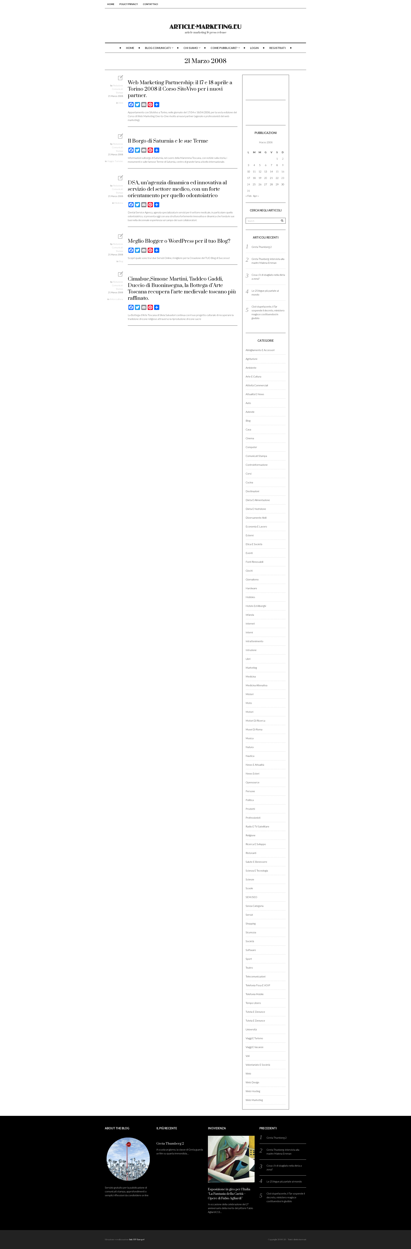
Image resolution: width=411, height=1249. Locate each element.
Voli (247, 1055)
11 (254, 171)
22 (277, 177)
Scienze (250, 879)
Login (254, 48)
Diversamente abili (256, 517)
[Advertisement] (262, 87)
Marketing (251, 667)
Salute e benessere (256, 861)
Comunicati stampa (256, 455)
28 (271, 184)
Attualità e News (255, 394)
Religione (250, 835)
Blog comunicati (158, 48)
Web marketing (254, 1099)
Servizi (249, 914)
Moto (249, 702)
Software (251, 949)
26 (259, 184)
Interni (249, 632)
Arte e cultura (116, 299)
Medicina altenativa (256, 685)
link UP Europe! (136, 1239)
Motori (249, 711)
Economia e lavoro (256, 526)
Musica (250, 738)
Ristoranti (251, 852)
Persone (250, 791)
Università (251, 1029)
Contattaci (150, 4)
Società (250, 941)
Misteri (250, 694)
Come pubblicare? (224, 48)
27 (265, 184)
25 (254, 184)
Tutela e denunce (255, 1011)
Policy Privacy (128, 4)
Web (120, 102)
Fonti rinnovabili (254, 561)
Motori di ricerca (255, 720)
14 (271, 171)
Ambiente (251, 367)
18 (254, 177)
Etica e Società (254, 544)
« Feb (249, 195)
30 (282, 184)
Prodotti (250, 808)
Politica (250, 799)
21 (271, 177)
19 (259, 177)
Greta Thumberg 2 (262, 246)
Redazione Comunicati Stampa (117, 89)
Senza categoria (254, 905)
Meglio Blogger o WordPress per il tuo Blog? (179, 241)
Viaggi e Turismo (115, 161)
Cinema (250, 438)
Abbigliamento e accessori (260, 349)
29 (277, 184)
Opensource (252, 782)
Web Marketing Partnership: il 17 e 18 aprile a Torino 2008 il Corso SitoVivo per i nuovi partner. (180, 89)
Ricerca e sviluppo (256, 844)
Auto (248, 402)
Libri (248, 658)
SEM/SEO (251, 896)
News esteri (252, 773)
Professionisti (253, 817)
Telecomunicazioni (255, 976)
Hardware (251, 588)
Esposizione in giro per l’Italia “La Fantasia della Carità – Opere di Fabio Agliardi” (229, 1193)
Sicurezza (251, 932)
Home (110, 4)
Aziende (250, 411)
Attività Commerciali (257, 385)
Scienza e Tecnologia (257, 870)
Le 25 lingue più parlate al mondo (284, 1181)
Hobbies (250, 597)
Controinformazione (257, 464)
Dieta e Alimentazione (258, 499)
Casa (248, 429)
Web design (252, 1082)
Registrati (277, 48)
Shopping (251, 923)
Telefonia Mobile (255, 994)
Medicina (118, 202)
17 (248, 177)
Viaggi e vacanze (254, 1046)
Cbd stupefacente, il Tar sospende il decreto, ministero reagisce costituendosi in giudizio (286, 1197)
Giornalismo (252, 579)
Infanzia (250, 614)
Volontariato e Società (258, 1064)
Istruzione (251, 649)
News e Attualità (255, 764)
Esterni (250, 535)
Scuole (249, 888)
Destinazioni (252, 491)
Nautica (250, 755)
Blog (121, 261)
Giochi (249, 570)
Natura (250, 747)
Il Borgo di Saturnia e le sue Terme (168, 141)
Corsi (248, 473)
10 (248, 171)
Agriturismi (251, 358)
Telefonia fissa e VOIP (258, 985)
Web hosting (253, 1091)
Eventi (249, 552)
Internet (250, 623)
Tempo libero (253, 1002)
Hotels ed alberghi (256, 605)
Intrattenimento (254, 641)
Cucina (249, 482)
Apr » (256, 195)
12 (259, 171)
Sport (249, 958)
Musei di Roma (254, 729)
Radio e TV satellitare (257, 826)
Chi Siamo (191, 48)
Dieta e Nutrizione (256, 508)
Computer (251, 447)
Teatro (249, 967)
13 (265, 171)
